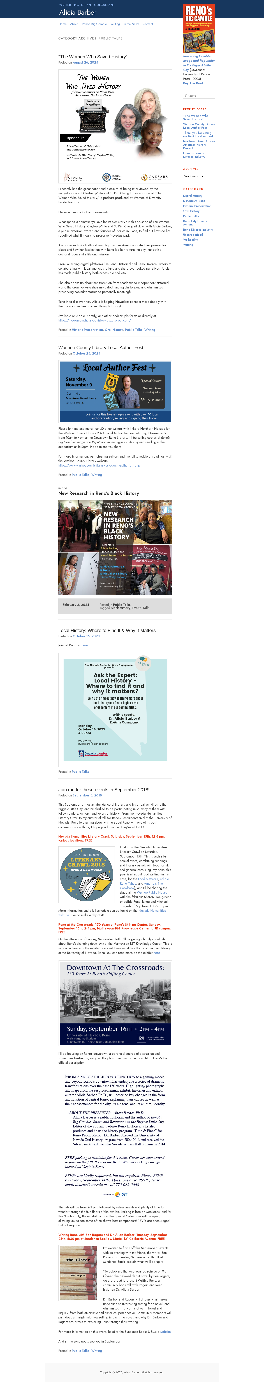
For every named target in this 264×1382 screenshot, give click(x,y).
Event (136, 608)
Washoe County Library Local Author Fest (100, 347)
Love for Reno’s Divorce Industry (194, 155)
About (74, 24)
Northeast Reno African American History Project (199, 144)
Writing (115, 24)
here (85, 645)
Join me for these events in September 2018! (103, 789)
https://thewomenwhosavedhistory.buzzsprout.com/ (94, 320)
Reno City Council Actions (195, 223)
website (165, 1331)
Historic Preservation (87, 329)
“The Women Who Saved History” (93, 56)
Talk (146, 608)
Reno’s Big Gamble (94, 24)
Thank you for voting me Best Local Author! (198, 134)
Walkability (190, 240)
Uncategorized (193, 235)
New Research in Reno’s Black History (98, 493)
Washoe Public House (152, 892)
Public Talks (133, 329)
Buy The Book (193, 83)
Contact (148, 24)
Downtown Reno (194, 201)
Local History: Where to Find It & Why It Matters (107, 630)
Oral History (114, 329)
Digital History (192, 196)
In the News (131, 24)
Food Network (148, 879)
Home (63, 24)
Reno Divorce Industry (198, 230)
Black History (120, 608)
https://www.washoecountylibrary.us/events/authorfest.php (99, 465)
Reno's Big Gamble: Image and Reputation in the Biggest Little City (199, 63)
